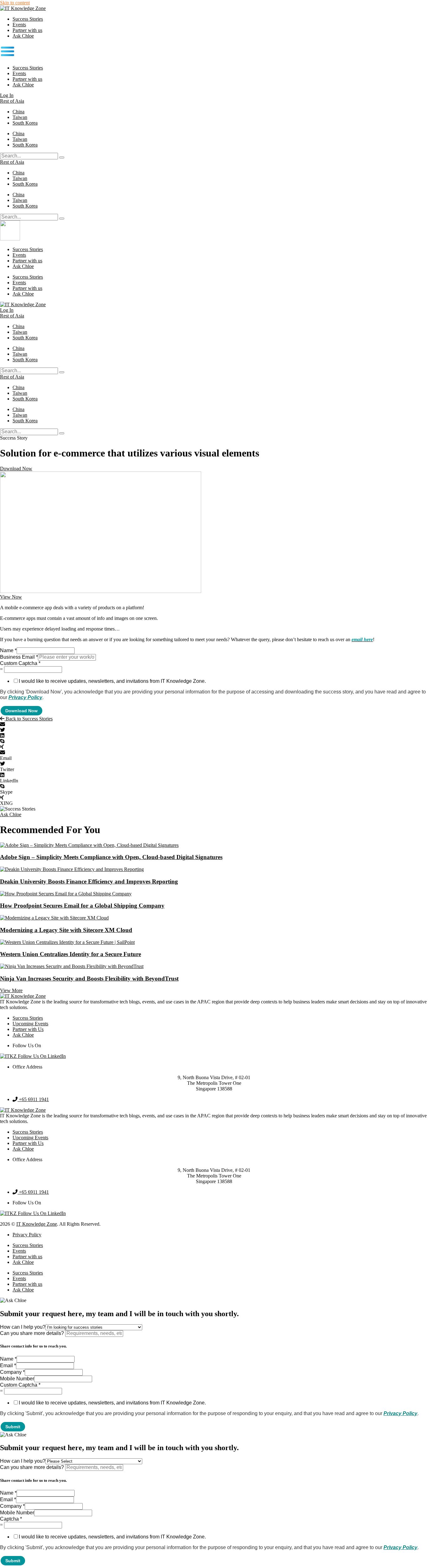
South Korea (25, 123)
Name (8, 650)
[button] (214, 52)
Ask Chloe (23, 36)
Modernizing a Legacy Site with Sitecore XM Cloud (66, 930)
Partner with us (27, 30)
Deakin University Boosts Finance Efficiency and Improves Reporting (89, 881)
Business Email (19, 657)
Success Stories (28, 19)
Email (8, 1365)
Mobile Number (17, 1378)
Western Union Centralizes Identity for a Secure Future (70, 954)
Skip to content (15, 2)
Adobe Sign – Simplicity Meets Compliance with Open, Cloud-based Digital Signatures (111, 857)
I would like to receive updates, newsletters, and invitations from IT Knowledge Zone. (112, 681)
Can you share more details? (32, 1333)
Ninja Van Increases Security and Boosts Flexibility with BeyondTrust (89, 978)
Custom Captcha (20, 663)
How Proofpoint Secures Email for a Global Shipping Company (82, 905)
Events (19, 24)
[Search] (61, 157)
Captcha (11, 1519)
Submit (12, 1426)
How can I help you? (22, 1327)
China (18, 111)
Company (12, 1372)
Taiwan (20, 117)
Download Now (21, 710)
